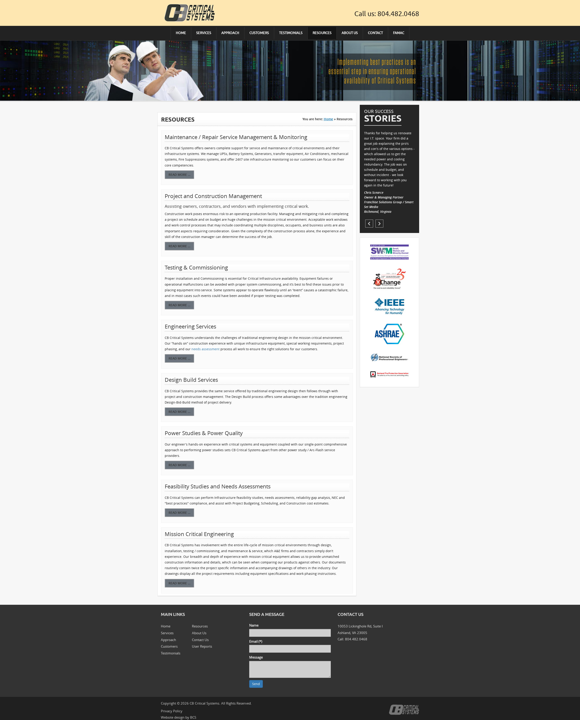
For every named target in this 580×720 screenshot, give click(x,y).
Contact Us (200, 639)
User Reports (202, 646)
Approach (168, 639)
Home (328, 119)
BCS (193, 717)
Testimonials (170, 653)
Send (256, 684)
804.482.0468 (398, 14)
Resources (200, 626)
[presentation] (369, 224)
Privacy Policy (171, 711)
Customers (169, 646)
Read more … (179, 174)
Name (254, 625)
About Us (199, 633)
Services (167, 633)
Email (255, 641)
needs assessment (205, 349)
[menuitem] (181, 33)
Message (256, 657)
